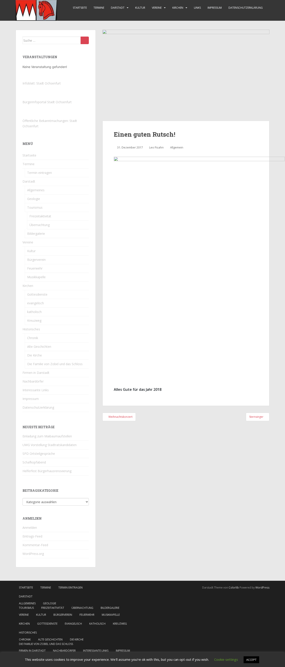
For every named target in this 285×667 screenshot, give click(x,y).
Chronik (32, 338)
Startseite (80, 8)
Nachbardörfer (33, 381)
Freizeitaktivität (40, 216)
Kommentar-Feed (35, 545)
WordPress (262, 587)
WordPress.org (33, 554)
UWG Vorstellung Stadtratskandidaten (49, 445)
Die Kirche (34, 355)
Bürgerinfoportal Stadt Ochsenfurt (47, 102)
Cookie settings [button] (226, 659)
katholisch (34, 312)
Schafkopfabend (34, 462)
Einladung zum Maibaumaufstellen (47, 436)
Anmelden (29, 527)
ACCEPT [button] (251, 660)
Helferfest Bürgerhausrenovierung (46, 471)
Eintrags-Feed (32, 536)
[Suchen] (85, 40)
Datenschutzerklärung (245, 8)
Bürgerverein (36, 259)
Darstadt (117, 8)
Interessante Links (35, 390)
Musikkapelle (36, 277)
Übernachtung (39, 225)
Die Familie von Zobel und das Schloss (55, 364)
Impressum (215, 8)
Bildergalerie (36, 233)
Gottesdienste (37, 294)
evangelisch (35, 303)
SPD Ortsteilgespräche (38, 453)
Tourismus (35, 207)
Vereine (157, 8)
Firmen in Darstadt (35, 373)
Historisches (31, 329)
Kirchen (177, 8)
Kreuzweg (34, 320)
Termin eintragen (39, 173)
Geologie (33, 199)
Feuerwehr (35, 268)
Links (197, 8)
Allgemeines (36, 190)
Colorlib (234, 587)
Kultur (140, 8)
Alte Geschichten (39, 346)
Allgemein (176, 147)
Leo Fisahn (156, 147)
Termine (99, 8)
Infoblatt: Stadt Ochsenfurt (41, 83)
